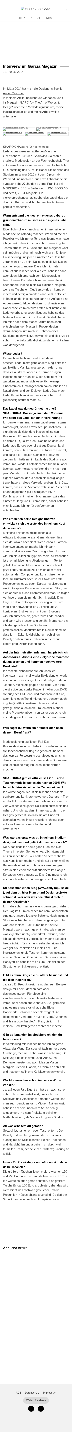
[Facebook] (41, 1409)
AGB (18, 1392)
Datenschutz (32, 1392)
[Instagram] (31, 1409)
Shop (21, 18)
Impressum (49, 1392)
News (50, 18)
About (36, 18)
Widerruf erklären (36, 1400)
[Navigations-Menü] (5, 10)
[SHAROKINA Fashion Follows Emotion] (36, 9)
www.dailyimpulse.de (54, 888)
